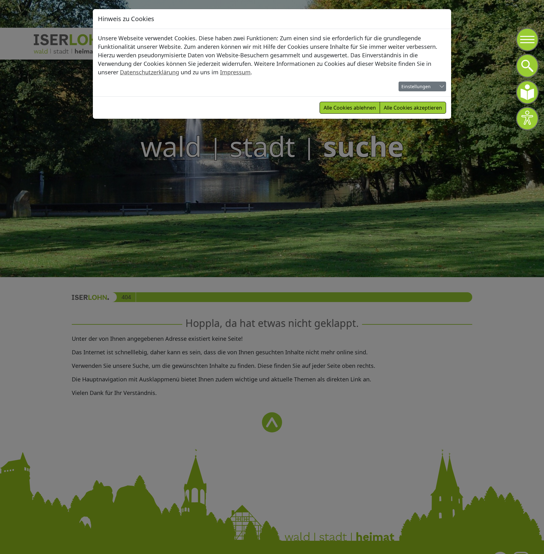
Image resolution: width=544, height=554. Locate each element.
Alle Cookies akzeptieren (413, 107)
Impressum (235, 72)
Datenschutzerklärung (149, 72)
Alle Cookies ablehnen (350, 107)
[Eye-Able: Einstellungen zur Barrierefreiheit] (527, 119)
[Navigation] (527, 40)
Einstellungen (416, 86)
